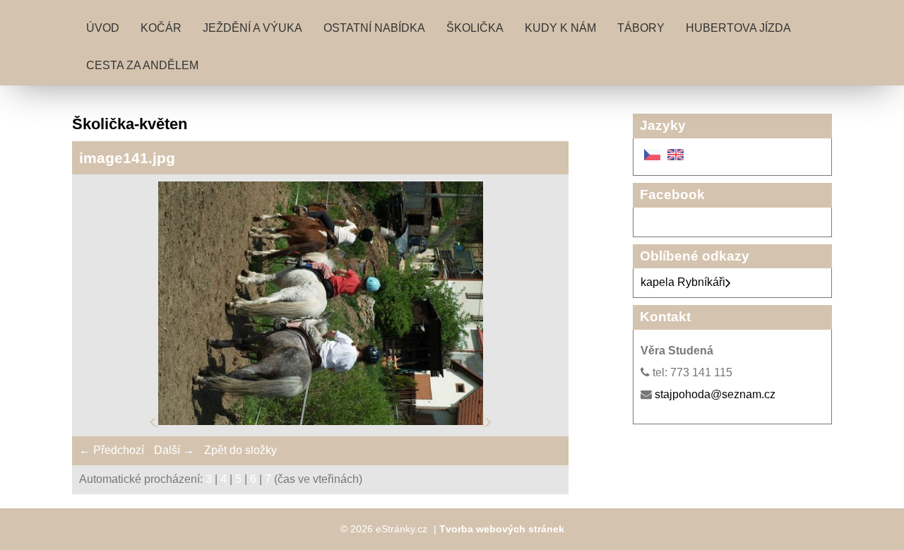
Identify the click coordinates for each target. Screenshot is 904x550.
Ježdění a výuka (252, 28)
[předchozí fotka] (154, 421)
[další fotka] (489, 421)
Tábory (641, 28)
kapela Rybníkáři (683, 282)
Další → (174, 450)
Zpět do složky (240, 450)
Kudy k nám (560, 28)
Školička (475, 28)
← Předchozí (111, 450)
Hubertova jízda (738, 28)
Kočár (161, 28)
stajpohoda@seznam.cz (715, 394)
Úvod (102, 28)
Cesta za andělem (142, 65)
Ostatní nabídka (374, 28)
